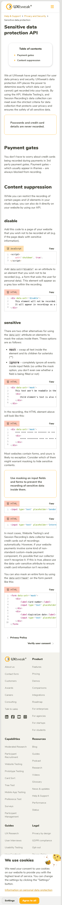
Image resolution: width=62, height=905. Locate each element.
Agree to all (29, 900)
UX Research (12, 833)
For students (39, 730)
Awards (9, 688)
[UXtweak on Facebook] (13, 717)
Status (35, 810)
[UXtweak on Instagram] (25, 717)
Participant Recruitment (11, 755)
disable (10, 221)
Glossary (37, 781)
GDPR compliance (42, 840)
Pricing (36, 674)
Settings (10, 900)
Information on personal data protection (28, 890)
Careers (9, 695)
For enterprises (40, 709)
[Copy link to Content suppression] (54, 187)
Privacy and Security (35, 16)
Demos (36, 681)
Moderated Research (16, 746)
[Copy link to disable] (20, 221)
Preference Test (13, 799)
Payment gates (21, 148)
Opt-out (36, 847)
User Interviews (13, 840)
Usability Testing (14, 847)
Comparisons (39, 688)
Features (36, 667)
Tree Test (10, 785)
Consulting (10, 702)
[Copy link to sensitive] (23, 323)
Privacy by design (41, 833)
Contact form (12, 674)
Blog (34, 746)
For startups (38, 723)
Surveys (9, 806)
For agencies (39, 716)
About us (10, 667)
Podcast (36, 760)
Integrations (38, 695)
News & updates (41, 789)
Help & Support (12, 16)
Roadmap (37, 702)
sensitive (12, 322)
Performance (39, 802)
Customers (11, 681)
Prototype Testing (14, 771)
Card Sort (10, 778)
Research (37, 767)
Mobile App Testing (15, 792)
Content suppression (28, 187)
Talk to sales (11, 709)
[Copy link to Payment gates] (41, 148)
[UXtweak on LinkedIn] (7, 717)
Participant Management (12, 815)
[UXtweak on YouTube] (19, 717)
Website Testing (13, 764)
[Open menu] (52, 7)
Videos (36, 775)
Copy (51, 248)
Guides (36, 754)
